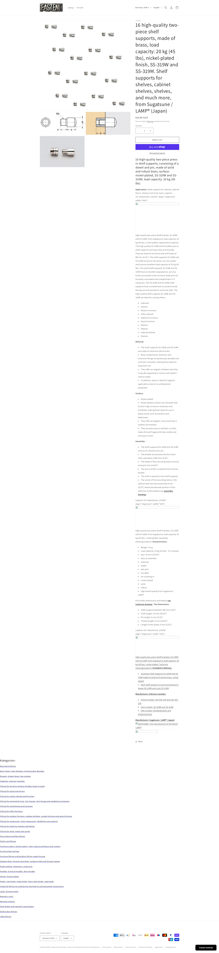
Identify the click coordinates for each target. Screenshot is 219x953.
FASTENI (48, 947)
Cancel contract (206, 948)
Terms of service (130, 947)
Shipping (150, 121)
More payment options (157, 153)
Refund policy (118, 947)
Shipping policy (171, 947)
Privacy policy (107, 947)
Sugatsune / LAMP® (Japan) (162, 720)
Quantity (138, 126)
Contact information (145, 947)
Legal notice (159, 947)
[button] (166, 7)
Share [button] (140, 741)
